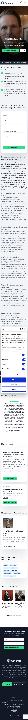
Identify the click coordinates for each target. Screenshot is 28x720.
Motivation (14, 570)
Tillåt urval (14, 384)
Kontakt (8, 684)
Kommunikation (8, 568)
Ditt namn (6, 115)
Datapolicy (14, 709)
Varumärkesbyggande (9, 576)
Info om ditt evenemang (9, 137)
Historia (6, 565)
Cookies (14, 711)
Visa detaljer (20, 374)
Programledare (7, 573)
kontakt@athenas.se (14, 706)
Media (16, 568)
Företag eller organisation (9, 131)
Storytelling (17, 573)
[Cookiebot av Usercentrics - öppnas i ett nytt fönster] (20, 329)
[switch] (24, 359)
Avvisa (14, 389)
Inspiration (13, 565)
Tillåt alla (14, 379)
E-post (5, 120)
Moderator (6, 570)
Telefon (5, 126)
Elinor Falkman (7, 603)
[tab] (8, 615)
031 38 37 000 (19, 684)
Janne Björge (19, 603)
